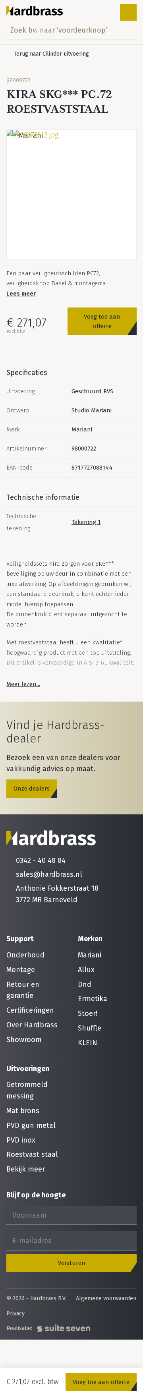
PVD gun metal (31, 1125)
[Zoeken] (128, 30)
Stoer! (88, 1013)
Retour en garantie (22, 990)
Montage (20, 969)
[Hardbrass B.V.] (34, 10)
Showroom (24, 1039)
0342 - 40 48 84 (41, 860)
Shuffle (89, 1028)
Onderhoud (25, 955)
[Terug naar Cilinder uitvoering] (47, 54)
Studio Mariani (92, 410)
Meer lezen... (23, 684)
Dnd (84, 984)
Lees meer (21, 293)
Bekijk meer (25, 1169)
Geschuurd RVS (92, 391)
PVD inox (20, 1140)
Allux (86, 969)
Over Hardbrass (32, 1025)
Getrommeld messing (27, 1090)
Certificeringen (30, 1010)
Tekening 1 (86, 522)
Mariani (82, 429)
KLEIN (87, 1042)
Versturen (71, 1262)
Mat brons (22, 1110)
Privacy (15, 1314)
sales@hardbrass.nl (49, 874)
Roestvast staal (32, 1154)
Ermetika (92, 998)
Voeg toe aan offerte (102, 321)
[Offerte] (103, 12)
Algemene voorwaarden (106, 1298)
